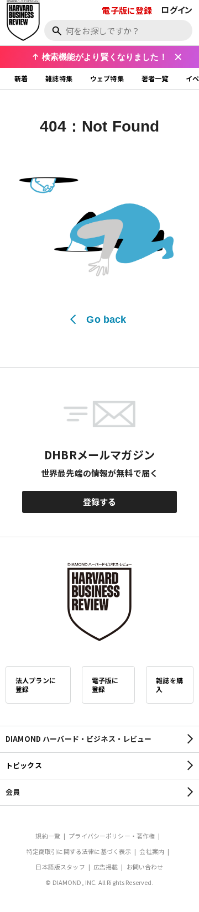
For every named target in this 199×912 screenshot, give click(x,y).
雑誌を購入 (169, 684)
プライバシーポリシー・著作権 (112, 835)
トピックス (24, 765)
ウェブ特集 (107, 78)
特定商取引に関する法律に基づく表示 (79, 851)
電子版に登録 (127, 10)
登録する (100, 501)
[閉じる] (178, 57)
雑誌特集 (58, 78)
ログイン (176, 9)
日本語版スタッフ (60, 866)
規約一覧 (47, 835)
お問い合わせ (145, 866)
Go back (106, 319)
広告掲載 (105, 866)
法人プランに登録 (35, 684)
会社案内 (151, 851)
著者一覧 (155, 78)
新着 (21, 78)
